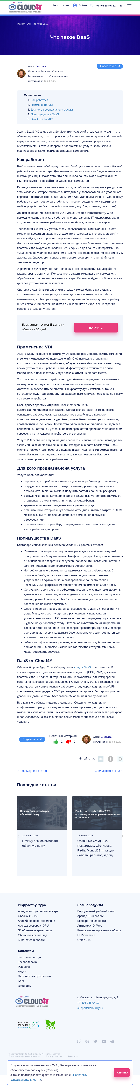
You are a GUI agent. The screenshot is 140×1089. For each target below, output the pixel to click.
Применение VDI (42, 104)
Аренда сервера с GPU (33, 925)
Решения (24, 966)
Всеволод (106, 736)
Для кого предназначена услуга (52, 109)
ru (121, 5)
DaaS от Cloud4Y (42, 119)
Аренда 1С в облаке (90, 916)
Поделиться (108, 66)
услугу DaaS (82, 667)
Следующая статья (108, 770)
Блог (21, 981)
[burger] (129, 5)
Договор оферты (54, 1056)
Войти (83, 5)
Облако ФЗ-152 (28, 916)
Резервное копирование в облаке (99, 930)
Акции (22, 971)
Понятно (122, 1072)
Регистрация (61, 5)
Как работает (39, 100)
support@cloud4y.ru (90, 1008)
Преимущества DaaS (45, 114)
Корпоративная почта (91, 920)
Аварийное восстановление (36, 920)
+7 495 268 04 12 (106, 5)
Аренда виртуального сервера (38, 911)
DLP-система (86, 935)
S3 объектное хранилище (35, 930)
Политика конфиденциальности (24, 1056)
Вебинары (24, 985)
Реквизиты (73, 1056)
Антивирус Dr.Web (89, 925)
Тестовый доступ (29, 957)
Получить (96, 327)
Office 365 (83, 940)
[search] (91, 5)
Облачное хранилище (32, 935)
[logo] (25, 7)
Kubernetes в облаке (31, 940)
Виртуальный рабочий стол (96, 911)
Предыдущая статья (33, 770)
